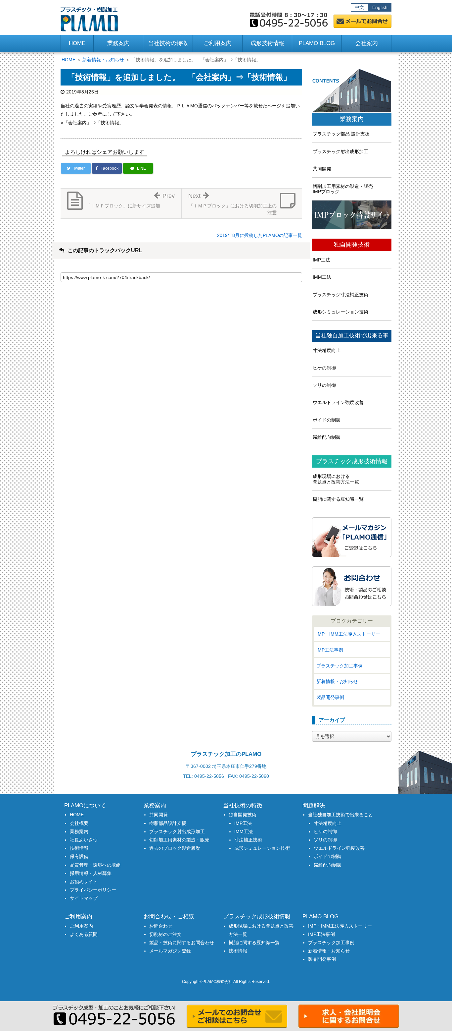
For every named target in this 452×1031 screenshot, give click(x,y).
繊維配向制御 (326, 437)
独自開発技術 (352, 245)
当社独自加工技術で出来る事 (351, 336)
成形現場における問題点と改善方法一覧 (336, 479)
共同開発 (322, 168)
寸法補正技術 (248, 839)
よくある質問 (84, 934)
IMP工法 (321, 259)
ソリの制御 (324, 385)
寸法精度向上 (326, 350)
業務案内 (352, 119)
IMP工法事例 (329, 650)
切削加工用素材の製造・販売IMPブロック (343, 189)
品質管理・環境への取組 (95, 865)
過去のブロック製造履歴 (174, 848)
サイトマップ (84, 898)
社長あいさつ (84, 839)
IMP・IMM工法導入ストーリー (348, 634)
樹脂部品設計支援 (167, 823)
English (379, 7)
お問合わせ (160, 926)
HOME (77, 43)
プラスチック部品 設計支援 (341, 134)
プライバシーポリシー (93, 889)
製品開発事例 (330, 697)
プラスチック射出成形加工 (340, 151)
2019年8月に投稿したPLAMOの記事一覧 (259, 235)
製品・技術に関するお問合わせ (181, 942)
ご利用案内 (81, 926)
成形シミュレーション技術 (340, 312)
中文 (359, 7)
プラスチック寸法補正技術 (340, 294)
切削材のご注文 (165, 934)
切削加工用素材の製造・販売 (179, 839)
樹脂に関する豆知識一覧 (338, 499)
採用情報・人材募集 (91, 873)
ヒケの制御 (324, 368)
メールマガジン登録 (170, 950)
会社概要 (79, 823)
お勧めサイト (84, 881)
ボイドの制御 (326, 420)
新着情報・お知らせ (103, 59)
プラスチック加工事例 (339, 665)
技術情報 (79, 848)
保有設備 (79, 856)
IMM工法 (322, 277)
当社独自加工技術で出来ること (340, 814)
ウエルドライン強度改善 (338, 402)
